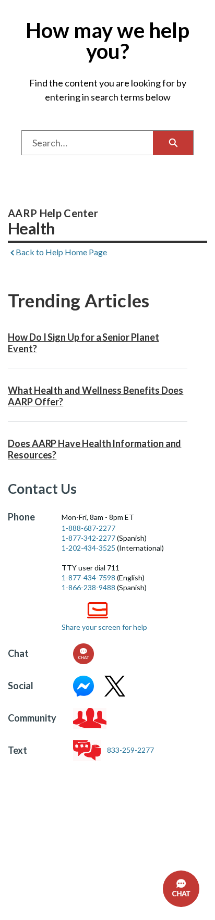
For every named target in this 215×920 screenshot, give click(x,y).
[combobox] (87, 143)
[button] (181, 889)
